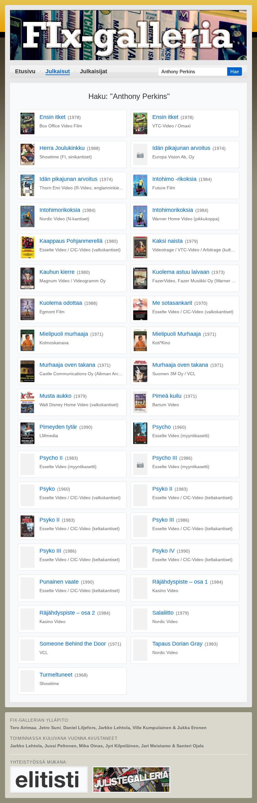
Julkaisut (57, 71)
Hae (234, 71)
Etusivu (25, 71)
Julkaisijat (93, 71)
